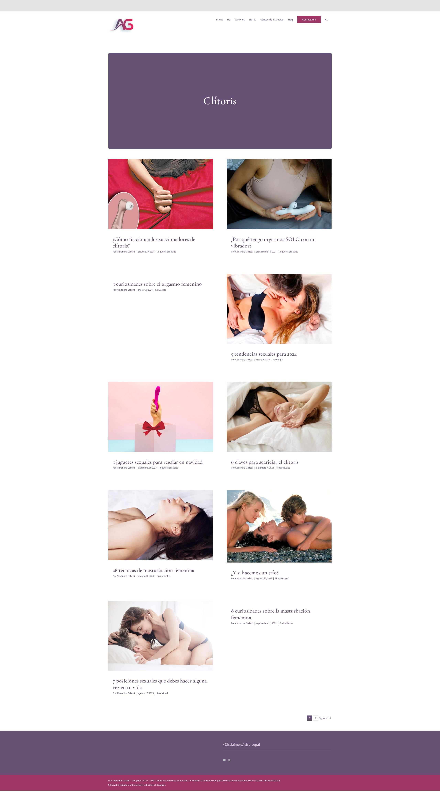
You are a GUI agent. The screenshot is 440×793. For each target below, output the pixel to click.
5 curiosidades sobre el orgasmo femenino (157, 283)
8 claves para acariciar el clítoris (265, 462)
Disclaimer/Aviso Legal (242, 744)
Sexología (279, 312)
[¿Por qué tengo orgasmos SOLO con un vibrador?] (279, 194)
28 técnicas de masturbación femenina (153, 570)
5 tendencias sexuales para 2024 (264, 353)
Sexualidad (161, 289)
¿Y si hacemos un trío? (255, 572)
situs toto (212, 5)
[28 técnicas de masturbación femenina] (160, 525)
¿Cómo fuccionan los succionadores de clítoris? (154, 242)
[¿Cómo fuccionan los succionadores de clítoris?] (160, 194)
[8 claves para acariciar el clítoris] (279, 417)
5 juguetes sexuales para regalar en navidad (157, 462)
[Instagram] (229, 760)
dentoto (220, 5)
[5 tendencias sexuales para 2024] (279, 309)
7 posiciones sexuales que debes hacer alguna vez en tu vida (160, 684)
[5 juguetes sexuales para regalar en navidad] (160, 417)
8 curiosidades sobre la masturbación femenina (270, 614)
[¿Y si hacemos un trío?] (279, 526)
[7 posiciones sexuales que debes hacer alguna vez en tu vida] (160, 635)
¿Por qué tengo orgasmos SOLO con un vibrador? (273, 242)
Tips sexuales (279, 420)
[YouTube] (224, 760)
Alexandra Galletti (126, 251)
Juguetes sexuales (161, 198)
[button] (326, 19)
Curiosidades (286, 623)
